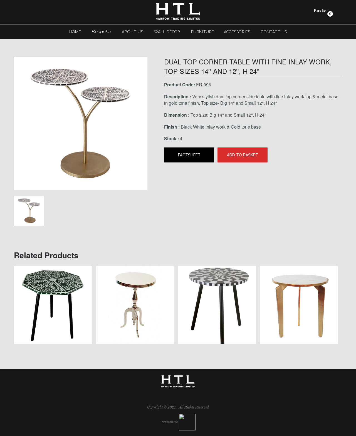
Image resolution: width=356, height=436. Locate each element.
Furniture (200, 32)
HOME (103, 32)
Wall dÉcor (176, 32)
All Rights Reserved (194, 408)
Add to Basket (242, 155)
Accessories (223, 32)
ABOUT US (152, 32)
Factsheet (189, 155)
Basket (320, 10)
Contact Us (249, 32)
